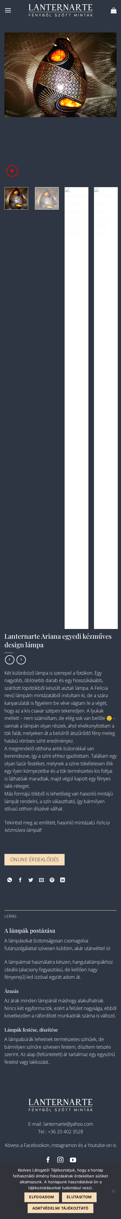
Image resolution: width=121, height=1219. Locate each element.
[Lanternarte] (60, 10)
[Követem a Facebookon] (48, 1160)
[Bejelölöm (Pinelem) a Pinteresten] (52, 881)
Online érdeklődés (34, 859)
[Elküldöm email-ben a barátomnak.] (41, 881)
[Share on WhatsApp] (10, 881)
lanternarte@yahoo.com (68, 1124)
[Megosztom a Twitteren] (31, 881)
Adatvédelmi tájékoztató (60, 1208)
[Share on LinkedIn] (63, 881)
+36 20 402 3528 (65, 1131)
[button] (7, 10)
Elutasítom (79, 1197)
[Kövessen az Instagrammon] (60, 1160)
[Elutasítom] (113, 1192)
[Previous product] (21, 659)
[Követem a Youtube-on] (73, 1160)
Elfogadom (41, 1197)
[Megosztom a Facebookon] (20, 881)
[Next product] (9, 659)
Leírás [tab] (10, 916)
